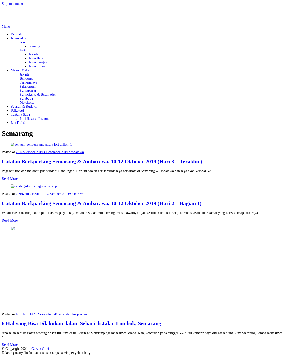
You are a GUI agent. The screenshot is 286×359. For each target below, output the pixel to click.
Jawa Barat (36, 58)
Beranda (17, 34)
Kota (23, 50)
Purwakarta (28, 90)
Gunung (34, 46)
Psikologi (17, 110)
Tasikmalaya (28, 82)
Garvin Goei (10, 11)
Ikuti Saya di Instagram (36, 118)
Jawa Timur (37, 66)
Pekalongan (28, 86)
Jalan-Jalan (18, 38)
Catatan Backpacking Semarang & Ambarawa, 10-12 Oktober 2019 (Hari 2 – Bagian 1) (102, 203)
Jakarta (33, 54)
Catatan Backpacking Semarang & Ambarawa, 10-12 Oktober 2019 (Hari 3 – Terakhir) (102, 161)
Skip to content (12, 4)
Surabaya (26, 98)
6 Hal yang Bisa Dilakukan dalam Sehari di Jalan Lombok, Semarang (81, 323)
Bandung (26, 78)
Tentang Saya (20, 114)
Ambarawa (76, 152)
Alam (23, 42)
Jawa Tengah (38, 62)
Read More (10, 179)
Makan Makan (21, 70)
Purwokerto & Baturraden (38, 94)
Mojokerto (27, 102)
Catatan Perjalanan (74, 314)
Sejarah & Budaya (24, 106)
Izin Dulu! (18, 122)
